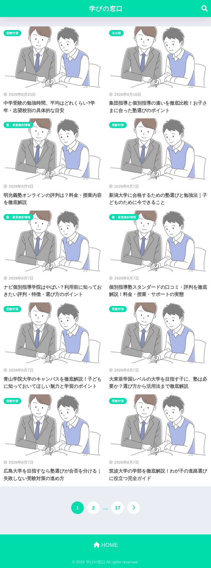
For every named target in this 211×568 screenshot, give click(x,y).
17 (117, 507)
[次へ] (133, 507)
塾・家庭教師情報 (18, 125)
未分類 (116, 33)
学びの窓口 (106, 8)
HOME (109, 545)
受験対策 (12, 33)
